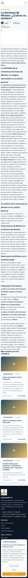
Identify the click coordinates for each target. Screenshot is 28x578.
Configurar (14, 570)
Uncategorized (5, 9)
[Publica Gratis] (2, 2)
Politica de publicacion (7, 531)
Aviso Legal (4, 537)
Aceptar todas (14, 574)
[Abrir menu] (25, 2)
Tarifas (3, 525)
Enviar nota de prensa (7, 523)
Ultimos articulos (5, 528)
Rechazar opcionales (14, 565)
